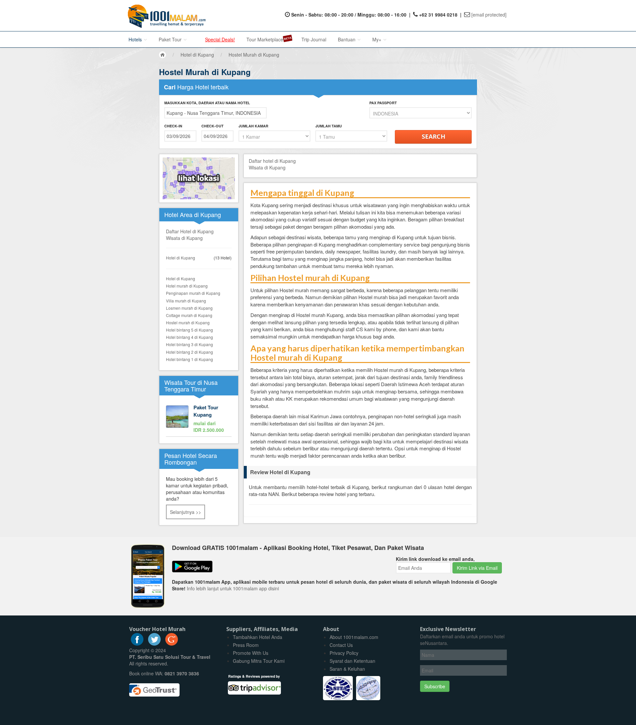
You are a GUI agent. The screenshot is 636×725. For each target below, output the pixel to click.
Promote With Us (250, 653)
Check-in (173, 125)
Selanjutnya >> (185, 512)
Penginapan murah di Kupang (193, 293)
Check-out (212, 125)
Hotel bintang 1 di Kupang (189, 359)
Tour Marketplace (264, 39)
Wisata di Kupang (184, 238)
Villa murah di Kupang (186, 300)
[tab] (360, 472)
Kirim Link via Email (477, 568)
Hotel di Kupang (180, 257)
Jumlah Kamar (253, 125)
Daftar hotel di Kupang (272, 161)
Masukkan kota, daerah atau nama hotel (207, 102)
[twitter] (154, 643)
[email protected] (488, 14)
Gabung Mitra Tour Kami (259, 660)
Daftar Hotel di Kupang (190, 231)
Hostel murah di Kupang (188, 322)
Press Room (246, 645)
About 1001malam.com (354, 637)
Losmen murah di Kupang (189, 308)
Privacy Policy (344, 653)
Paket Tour (171, 39)
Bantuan (347, 39)
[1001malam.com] (165, 15)
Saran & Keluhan (347, 668)
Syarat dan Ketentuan (352, 660)
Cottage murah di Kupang (189, 315)
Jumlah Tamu (328, 125)
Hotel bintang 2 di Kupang (189, 352)
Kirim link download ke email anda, (435, 559)
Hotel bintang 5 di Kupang (189, 330)
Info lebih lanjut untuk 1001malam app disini (233, 588)
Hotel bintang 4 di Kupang (189, 337)
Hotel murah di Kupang (187, 286)
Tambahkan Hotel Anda (257, 637)
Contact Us (341, 645)
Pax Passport (383, 102)
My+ (377, 39)
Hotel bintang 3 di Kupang (189, 344)
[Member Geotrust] (154, 687)
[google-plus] (171, 643)
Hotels (136, 39)
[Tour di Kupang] (199, 419)
